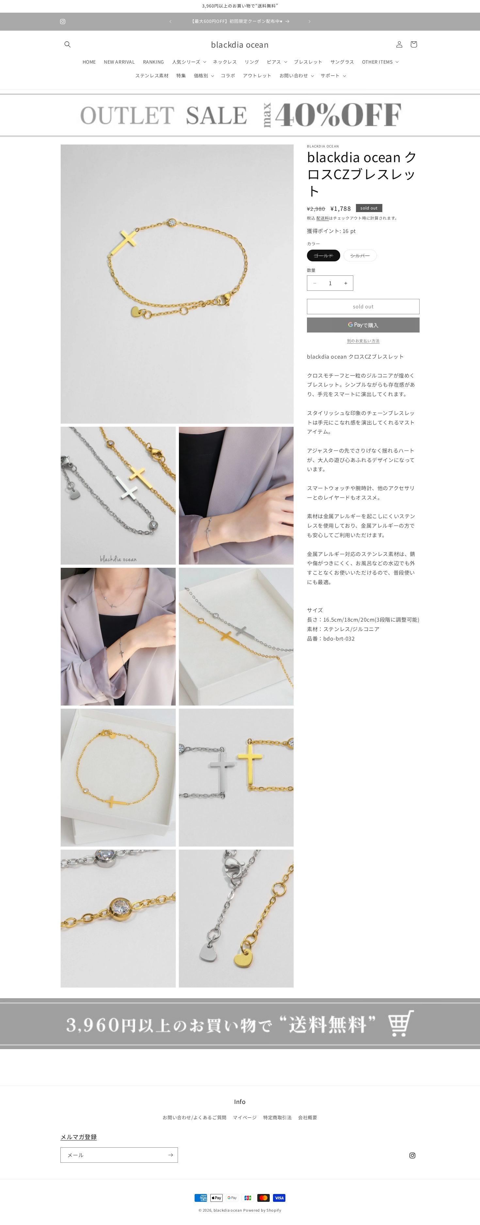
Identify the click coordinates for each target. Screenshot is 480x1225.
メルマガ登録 (78, 1136)
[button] (67, 44)
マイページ (245, 1117)
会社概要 (307, 1117)
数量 (311, 270)
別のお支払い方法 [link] (363, 340)
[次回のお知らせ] (309, 21)
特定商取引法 (277, 1117)
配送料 (322, 218)
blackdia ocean (228, 1210)
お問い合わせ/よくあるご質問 (194, 1117)
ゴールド (326, 257)
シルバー (362, 257)
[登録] (170, 1155)
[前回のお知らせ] (170, 21)
